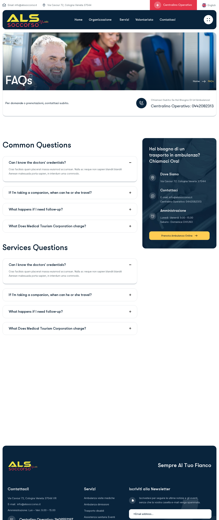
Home (196, 81)
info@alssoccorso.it (26, 5)
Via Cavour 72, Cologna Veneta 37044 (69, 5)
